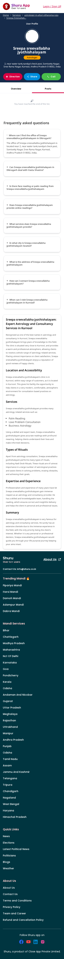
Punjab (7, 746)
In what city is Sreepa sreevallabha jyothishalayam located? (26, 244)
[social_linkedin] (35, 942)
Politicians (9, 855)
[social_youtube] (28, 942)
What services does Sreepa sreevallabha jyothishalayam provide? (29, 225)
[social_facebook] (21, 942)
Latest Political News (16, 849)
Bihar (6, 630)
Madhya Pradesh (14, 643)
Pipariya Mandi (12, 585)
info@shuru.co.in (26, 569)
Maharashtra (11, 649)
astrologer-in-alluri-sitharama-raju (41, 15)
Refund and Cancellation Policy (23, 920)
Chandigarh (10, 791)
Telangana (10, 778)
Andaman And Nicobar (18, 695)
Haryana (8, 810)
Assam (7, 765)
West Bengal (11, 804)
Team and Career (14, 913)
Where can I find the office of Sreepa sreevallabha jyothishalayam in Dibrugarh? (29, 137)
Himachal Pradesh (14, 817)
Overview (16, 88)
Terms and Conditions (17, 900)
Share (33, 76)
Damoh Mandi (12, 598)
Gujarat (8, 701)
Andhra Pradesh (13, 740)
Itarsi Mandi (10, 592)
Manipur (8, 733)
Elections (8, 842)
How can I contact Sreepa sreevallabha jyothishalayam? (28, 282)
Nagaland (9, 797)
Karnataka (10, 662)
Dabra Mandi (11, 611)
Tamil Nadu (10, 759)
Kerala (7, 682)
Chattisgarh (10, 637)
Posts (48, 88)
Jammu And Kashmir (16, 772)
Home (6, 15)
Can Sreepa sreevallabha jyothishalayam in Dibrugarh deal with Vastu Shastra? (30, 169)
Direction (14, 76)
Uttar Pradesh (12, 707)
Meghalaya (10, 714)
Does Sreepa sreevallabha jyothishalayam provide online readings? (30, 206)
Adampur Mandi (13, 604)
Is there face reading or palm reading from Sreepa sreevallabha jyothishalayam (30, 187)
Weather (8, 868)
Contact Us (10, 894)
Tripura (7, 785)
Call (53, 76)
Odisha (7, 688)
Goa (6, 669)
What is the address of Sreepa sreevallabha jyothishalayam (30, 263)
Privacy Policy (11, 907)
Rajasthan (9, 720)
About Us (50, 559)
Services (16, 15)
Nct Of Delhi (10, 656)
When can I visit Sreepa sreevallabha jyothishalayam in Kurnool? (27, 301)
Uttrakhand (10, 727)
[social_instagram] (43, 942)
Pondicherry (10, 675)
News (6, 836)
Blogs (6, 862)
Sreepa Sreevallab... (16, 18)
